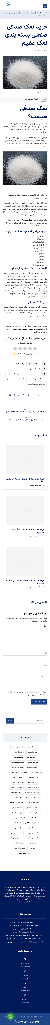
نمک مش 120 (26, 220)
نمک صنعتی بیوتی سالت (32, 833)
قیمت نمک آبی (17, 798)
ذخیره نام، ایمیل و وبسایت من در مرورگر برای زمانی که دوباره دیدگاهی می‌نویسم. (27, 693)
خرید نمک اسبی (18, 757)
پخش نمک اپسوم (19, 848)
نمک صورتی (33, 843)
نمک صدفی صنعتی (35, 485)
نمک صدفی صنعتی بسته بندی (16, 379)
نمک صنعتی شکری (15, 833)
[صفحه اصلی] (46, 13)
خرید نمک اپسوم (33, 762)
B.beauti (37, 364)
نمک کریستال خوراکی (19, 843)
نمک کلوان (32, 848)
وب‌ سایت (43, 677)
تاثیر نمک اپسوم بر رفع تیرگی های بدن (24, 932)
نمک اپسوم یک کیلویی (32, 823)
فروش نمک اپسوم (16, 788)
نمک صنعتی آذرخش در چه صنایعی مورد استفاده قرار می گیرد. (24, 942)
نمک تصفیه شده (16, 823)
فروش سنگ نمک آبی (32, 788)
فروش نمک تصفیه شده (32, 793)
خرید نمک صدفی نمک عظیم (37, 379)
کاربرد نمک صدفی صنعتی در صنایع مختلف (24, 922)
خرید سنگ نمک (33, 752)
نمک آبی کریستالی (25, 813)
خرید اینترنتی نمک (17, 747)
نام (46, 652)
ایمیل (45, 664)
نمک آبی (37, 813)
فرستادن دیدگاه (39, 701)
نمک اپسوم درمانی (19, 818)
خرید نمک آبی (31, 757)
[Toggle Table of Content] (42, 100)
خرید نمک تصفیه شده (17, 762)
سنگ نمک (24, 772)
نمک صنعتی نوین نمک (17, 838)
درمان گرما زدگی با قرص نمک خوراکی (24, 929)
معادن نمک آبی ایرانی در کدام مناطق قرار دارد (24, 926)
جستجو (10, 721)
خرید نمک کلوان (36, 772)
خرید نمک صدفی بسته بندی (31, 374)
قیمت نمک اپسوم (33, 803)
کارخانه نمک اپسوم (24, 853)
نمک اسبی (13, 813)
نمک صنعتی (18, 828)
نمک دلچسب (30, 828)
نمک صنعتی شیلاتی (33, 838)
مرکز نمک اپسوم (17, 808)
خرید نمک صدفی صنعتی (12, 374)
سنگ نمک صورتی (17, 777)
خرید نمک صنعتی (32, 767)
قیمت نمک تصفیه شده (17, 803)
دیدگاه (44, 626)
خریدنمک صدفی (35, 369)
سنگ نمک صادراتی (32, 777)
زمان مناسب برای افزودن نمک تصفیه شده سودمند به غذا (24, 935)
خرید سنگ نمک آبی (18, 752)
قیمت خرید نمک (31, 798)
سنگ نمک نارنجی (32, 783)
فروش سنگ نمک (17, 783)
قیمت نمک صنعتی (31, 808)
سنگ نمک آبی (12, 772)
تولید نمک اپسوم (32, 747)
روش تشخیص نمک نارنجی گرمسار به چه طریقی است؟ (24, 939)
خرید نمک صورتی (17, 767)
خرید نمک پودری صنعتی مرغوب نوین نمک (30, 329)
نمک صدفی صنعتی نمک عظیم (36, 384)
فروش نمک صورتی (15, 793)
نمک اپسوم (32, 818)
